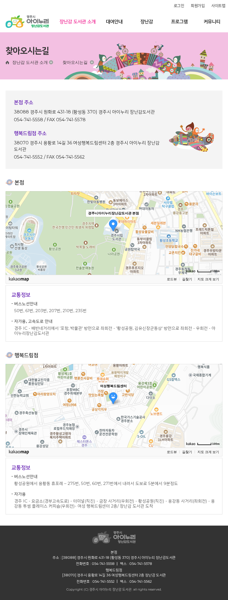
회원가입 (198, 5)
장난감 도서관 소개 (78, 21)
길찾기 (187, 279)
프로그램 (179, 21)
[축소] (215, 232)
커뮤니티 (212, 21)
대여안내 (114, 21)
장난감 (146, 21)
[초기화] (215, 242)
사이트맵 (218, 5)
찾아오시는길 (75, 62)
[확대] (215, 222)
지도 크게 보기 (208, 279)
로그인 (179, 5)
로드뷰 (172, 279)
